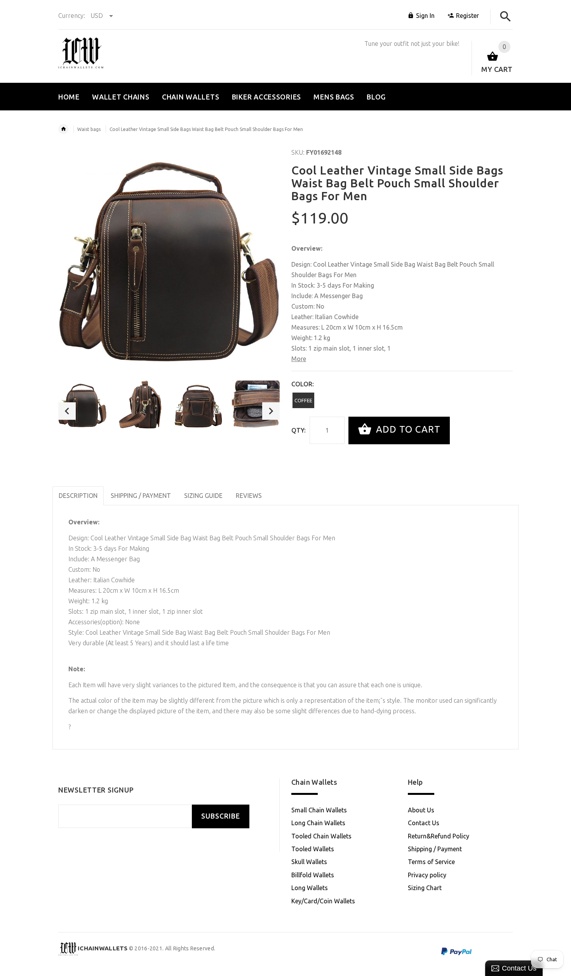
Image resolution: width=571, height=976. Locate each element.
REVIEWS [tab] (249, 495)
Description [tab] (78, 495)
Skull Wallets (309, 861)
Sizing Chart (425, 887)
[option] (82, 405)
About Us (421, 810)
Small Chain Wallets (319, 810)
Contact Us (423, 822)
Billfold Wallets (312, 874)
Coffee (303, 400)
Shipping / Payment (435, 848)
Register (467, 15)
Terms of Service (431, 861)
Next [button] (271, 411)
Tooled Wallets (312, 848)
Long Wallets (309, 887)
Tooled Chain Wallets (321, 836)
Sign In (425, 15)
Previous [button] (67, 411)
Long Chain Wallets (318, 822)
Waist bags (89, 129)
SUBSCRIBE (220, 816)
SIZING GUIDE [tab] (203, 495)
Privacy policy (427, 874)
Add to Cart (406, 429)
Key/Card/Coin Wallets (323, 900)
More (298, 358)
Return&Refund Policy (438, 836)
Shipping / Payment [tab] (141, 495)
